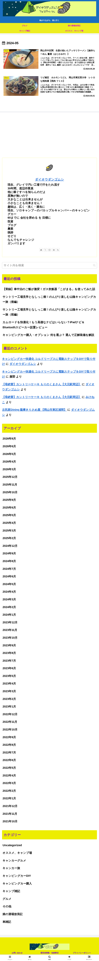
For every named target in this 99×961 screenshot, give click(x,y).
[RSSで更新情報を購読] (58, 249)
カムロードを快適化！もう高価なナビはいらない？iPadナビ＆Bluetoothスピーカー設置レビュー (43, 325)
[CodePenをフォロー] (49, 249)
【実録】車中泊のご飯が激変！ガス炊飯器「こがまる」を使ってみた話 (49, 289)
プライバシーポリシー (82, 953)
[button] (94, 265)
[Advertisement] (49, 135)
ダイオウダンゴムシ (49, 179)
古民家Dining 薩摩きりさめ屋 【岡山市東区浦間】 (34, 409)
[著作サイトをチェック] (41, 249)
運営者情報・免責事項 (49, 953)
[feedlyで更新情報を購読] (53, 249)
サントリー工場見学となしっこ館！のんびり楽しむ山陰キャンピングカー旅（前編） (49, 312)
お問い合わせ (17, 953)
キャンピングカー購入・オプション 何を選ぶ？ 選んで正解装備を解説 (48, 335)
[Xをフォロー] (45, 249)
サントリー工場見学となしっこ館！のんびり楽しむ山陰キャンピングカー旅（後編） (49, 299)
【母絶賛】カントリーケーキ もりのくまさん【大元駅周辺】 (41, 384)
